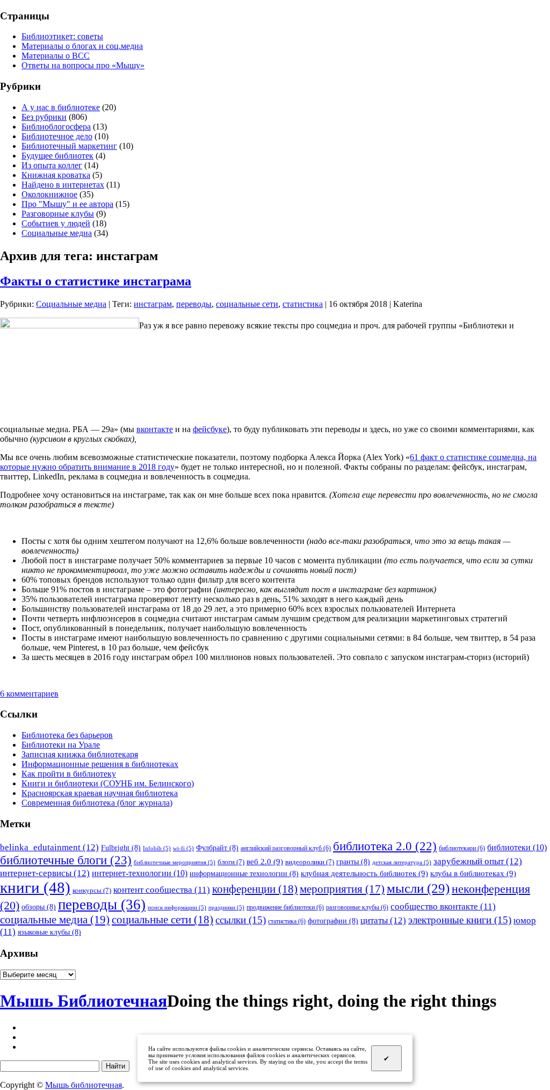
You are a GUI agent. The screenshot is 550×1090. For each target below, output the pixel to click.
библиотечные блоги (66, 860)
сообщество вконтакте (443, 906)
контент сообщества (161, 890)
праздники (226, 907)
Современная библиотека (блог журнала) (96, 802)
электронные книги (459, 920)
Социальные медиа (56, 233)
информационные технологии (244, 873)
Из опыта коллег (51, 165)
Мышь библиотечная (83, 1084)
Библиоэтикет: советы (62, 36)
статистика (303, 304)
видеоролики (309, 862)
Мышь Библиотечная (83, 1000)
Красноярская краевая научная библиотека (99, 793)
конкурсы (92, 890)
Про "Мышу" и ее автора (67, 204)
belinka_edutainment (49, 847)
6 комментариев (29, 693)
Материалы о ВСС (55, 55)
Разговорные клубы (57, 213)
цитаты (383, 920)
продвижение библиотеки (285, 907)
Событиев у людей (55, 223)
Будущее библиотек (57, 155)
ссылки (240, 920)
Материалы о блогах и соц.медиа (82, 46)
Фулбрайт (217, 847)
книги (35, 887)
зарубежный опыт (477, 861)
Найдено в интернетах (62, 184)
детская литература (401, 862)
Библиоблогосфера (56, 126)
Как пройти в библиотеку (68, 773)
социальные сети (247, 304)
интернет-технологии (139, 873)
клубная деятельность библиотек (364, 873)
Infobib (157, 848)
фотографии (333, 920)
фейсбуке (210, 429)
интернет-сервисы (45, 872)
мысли (418, 888)
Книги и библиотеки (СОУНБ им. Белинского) (107, 783)
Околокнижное (49, 194)
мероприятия (342, 889)
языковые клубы (49, 932)
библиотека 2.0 (385, 846)
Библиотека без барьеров (67, 735)
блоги (231, 862)
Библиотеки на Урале (60, 744)
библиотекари (462, 848)
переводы (194, 304)
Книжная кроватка (55, 175)
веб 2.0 (265, 861)
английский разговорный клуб (286, 848)
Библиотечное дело (56, 136)
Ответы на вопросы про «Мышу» (82, 65)
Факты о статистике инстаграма (95, 281)
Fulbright (121, 847)
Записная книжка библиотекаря (79, 754)
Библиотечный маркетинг (69, 145)
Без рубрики (44, 116)
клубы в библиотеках (473, 873)
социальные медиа (55, 919)
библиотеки (517, 847)
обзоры (38, 906)
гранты (353, 861)
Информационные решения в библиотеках (99, 764)
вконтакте (154, 429)
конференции (255, 889)
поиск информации (177, 907)
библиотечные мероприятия (174, 862)
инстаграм (153, 304)
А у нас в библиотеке (60, 107)
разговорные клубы (357, 907)
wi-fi (183, 848)
